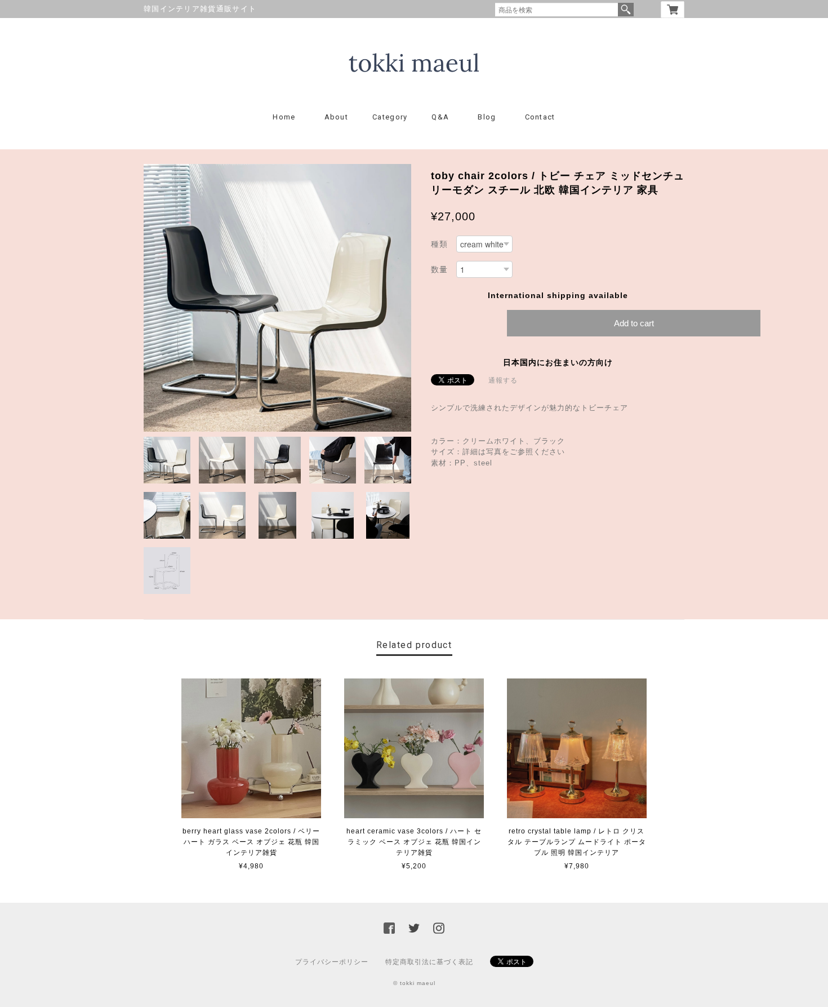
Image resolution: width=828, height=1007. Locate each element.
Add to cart (634, 323)
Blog (487, 117)
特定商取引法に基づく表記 (429, 962)
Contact (540, 117)
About (336, 117)
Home (284, 117)
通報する (503, 380)
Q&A (440, 117)
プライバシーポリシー (331, 962)
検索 (626, 9)
